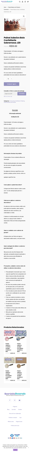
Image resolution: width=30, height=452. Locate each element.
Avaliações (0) (15, 116)
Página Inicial (19, 421)
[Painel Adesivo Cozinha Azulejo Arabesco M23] (21, 362)
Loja (20, 417)
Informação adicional (15, 113)
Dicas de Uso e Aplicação (15, 413)
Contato (20, 409)
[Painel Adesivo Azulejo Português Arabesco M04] (21, 335)
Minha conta (11, 421)
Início (5, 7)
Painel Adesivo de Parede (14, 7)
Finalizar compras (13, 417)
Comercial (6, 9)
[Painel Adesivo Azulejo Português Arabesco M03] (9, 362)
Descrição (15, 110)
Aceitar (15, 449)
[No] (28, 447)
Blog (8, 409)
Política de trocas (15, 425)
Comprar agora (11, 84)
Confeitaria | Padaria (19, 101)
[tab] (15, 110)
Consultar (22, 93)
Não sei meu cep (8, 96)
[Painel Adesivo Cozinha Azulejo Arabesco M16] (9, 335)
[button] (24, 16)
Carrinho (14, 409)
